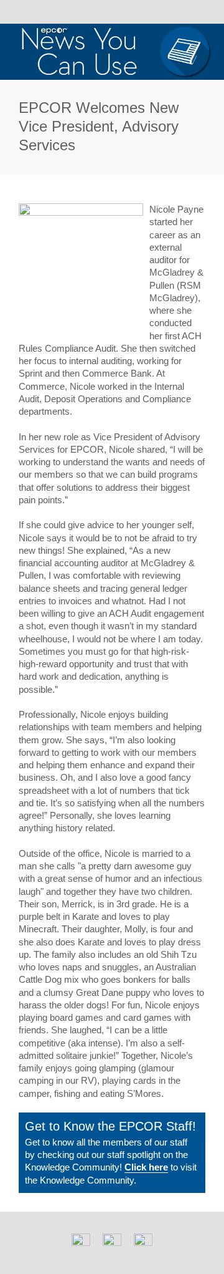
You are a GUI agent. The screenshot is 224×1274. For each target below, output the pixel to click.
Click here (146, 1167)
